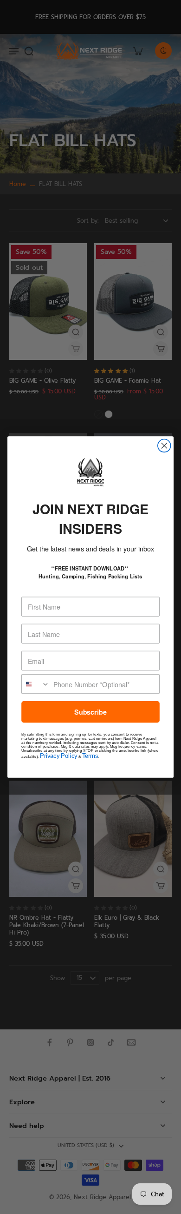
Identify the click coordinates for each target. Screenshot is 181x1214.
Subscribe (90, 712)
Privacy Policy (58, 756)
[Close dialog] (164, 445)
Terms (90, 756)
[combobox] (36, 684)
